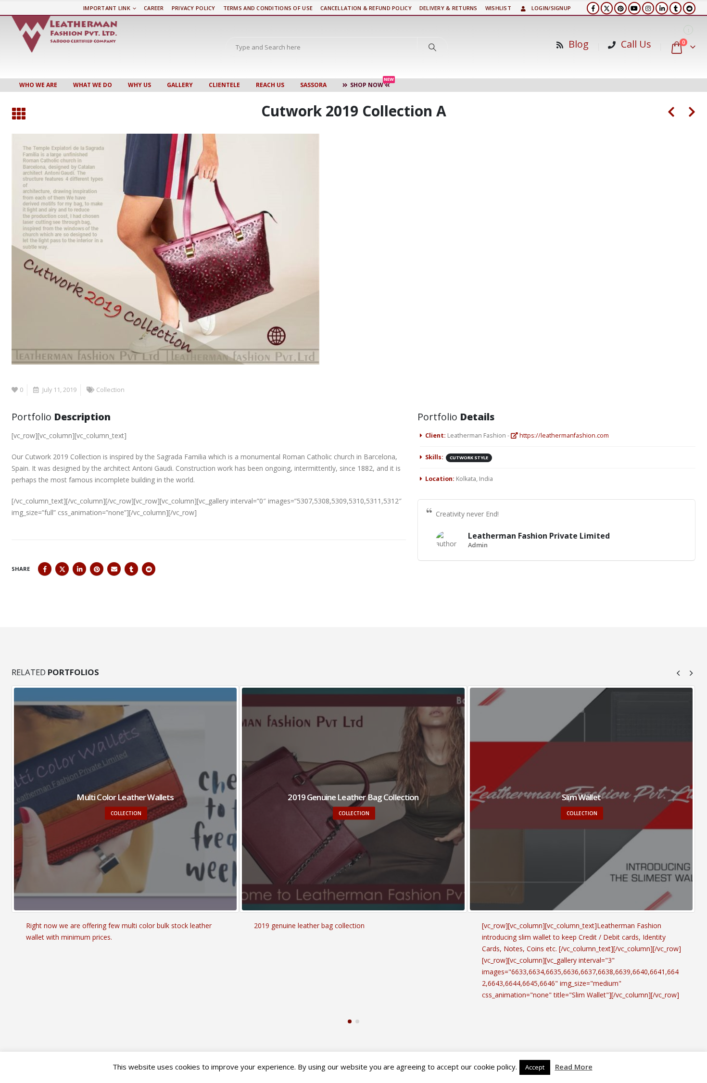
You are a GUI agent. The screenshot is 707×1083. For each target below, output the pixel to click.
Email (114, 569)
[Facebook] (593, 8)
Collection (110, 390)
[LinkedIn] (662, 8)
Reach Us (270, 85)
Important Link (106, 8)
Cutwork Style (469, 457)
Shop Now (372, 83)
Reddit (148, 569)
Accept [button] (534, 1067)
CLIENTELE (224, 85)
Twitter (62, 569)
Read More (574, 1066)
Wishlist (498, 8)
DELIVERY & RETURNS (448, 8)
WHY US (139, 85)
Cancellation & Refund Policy (366, 8)
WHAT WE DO (92, 85)
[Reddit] (689, 8)
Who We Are (38, 85)
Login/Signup (551, 8)
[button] (18, 114)
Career (154, 8)
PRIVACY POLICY (193, 8)
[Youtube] (634, 8)
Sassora (313, 85)
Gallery (180, 85)
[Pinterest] (620, 8)
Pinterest (96, 569)
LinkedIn (79, 569)
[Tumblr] (675, 8)
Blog (578, 44)
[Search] (432, 47)
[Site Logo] (64, 34)
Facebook (44, 569)
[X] (607, 8)
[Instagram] (648, 8)
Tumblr (131, 569)
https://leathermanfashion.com (563, 435)
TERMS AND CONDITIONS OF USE (268, 8)
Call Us (636, 44)
